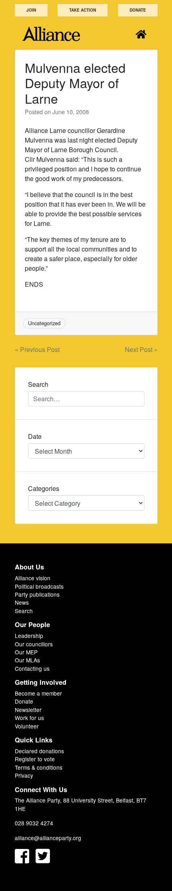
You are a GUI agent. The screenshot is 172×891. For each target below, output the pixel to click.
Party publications (37, 594)
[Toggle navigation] (141, 33)
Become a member (38, 693)
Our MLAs (27, 660)
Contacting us (32, 668)
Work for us (29, 718)
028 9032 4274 (34, 823)
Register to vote (35, 759)
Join (31, 10)
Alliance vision (32, 578)
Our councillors (34, 644)
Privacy (24, 775)
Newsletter (28, 710)
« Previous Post (37, 349)
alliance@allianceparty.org (48, 838)
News (22, 602)
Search (24, 611)
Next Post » (141, 349)
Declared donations (39, 751)
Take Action (82, 10)
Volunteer (27, 726)
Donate (138, 10)
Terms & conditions (38, 767)
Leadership (29, 636)
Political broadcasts (39, 586)
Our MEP (26, 652)
